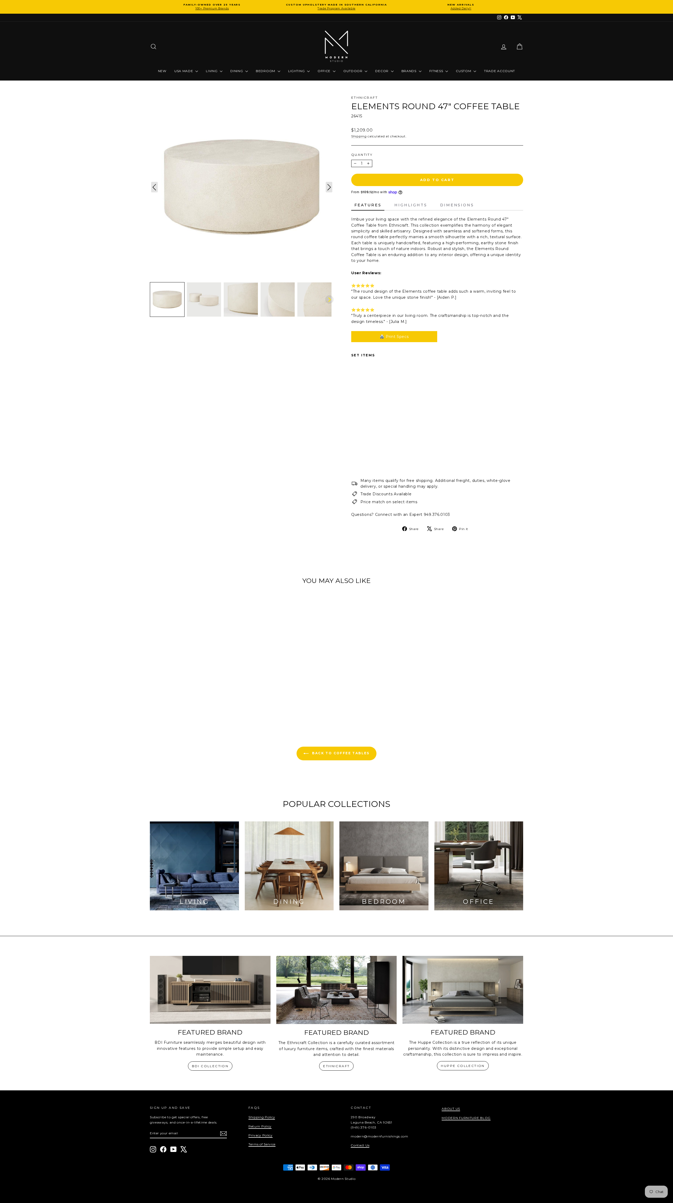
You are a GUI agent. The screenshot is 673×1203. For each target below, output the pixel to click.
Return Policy (260, 1126)
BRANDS (409, 71)
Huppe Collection (463, 1066)
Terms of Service (262, 1144)
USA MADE (184, 71)
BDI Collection (210, 1066)
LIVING (212, 71)
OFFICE (325, 71)
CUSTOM (464, 71)
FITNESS (436, 71)
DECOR (382, 71)
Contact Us (360, 1145)
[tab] (367, 205)
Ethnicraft (364, 97)
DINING (237, 71)
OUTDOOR (353, 71)
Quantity (362, 155)
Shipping (359, 136)
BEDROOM (266, 71)
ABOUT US (451, 1109)
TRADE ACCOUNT (499, 71)
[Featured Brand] (210, 990)
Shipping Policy (261, 1117)
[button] (167, 299)
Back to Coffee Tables (340, 753)
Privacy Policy (260, 1135)
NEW (162, 71)
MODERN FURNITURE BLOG (466, 1118)
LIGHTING (297, 71)
